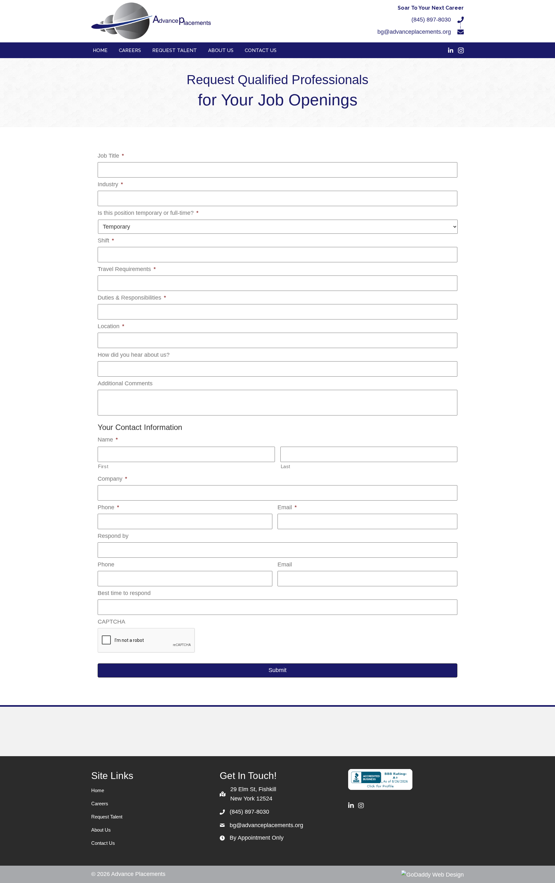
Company (112, 479)
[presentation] (146, 640)
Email (287, 507)
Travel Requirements (127, 269)
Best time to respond (124, 593)
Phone (108, 507)
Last (286, 466)
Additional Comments (125, 383)
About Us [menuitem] (101, 830)
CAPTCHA (111, 621)
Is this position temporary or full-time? (148, 213)
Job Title (111, 156)
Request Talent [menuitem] (106, 816)
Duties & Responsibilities (132, 297)
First (103, 466)
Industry (110, 184)
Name (108, 439)
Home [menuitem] (97, 790)
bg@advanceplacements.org (414, 32)
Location (111, 326)
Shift (106, 240)
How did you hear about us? (134, 355)
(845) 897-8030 (431, 19)
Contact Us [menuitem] (103, 843)
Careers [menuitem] (99, 803)
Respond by (113, 536)
